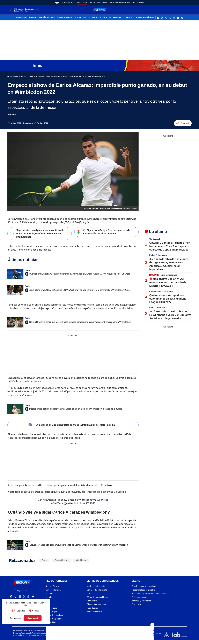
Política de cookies (139, 597)
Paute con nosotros (95, 612)
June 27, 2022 (87, 503)
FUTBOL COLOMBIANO (110, 17)
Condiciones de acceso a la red (144, 586)
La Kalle (48, 597)
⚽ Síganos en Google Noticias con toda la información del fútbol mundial (75, 424)
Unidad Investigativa (98, 2)
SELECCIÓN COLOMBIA (86, 17)
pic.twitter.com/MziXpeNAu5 (91, 499)
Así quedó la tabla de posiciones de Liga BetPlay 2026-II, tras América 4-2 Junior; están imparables (169, 264)
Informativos (138, 2)
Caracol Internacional (54, 615)
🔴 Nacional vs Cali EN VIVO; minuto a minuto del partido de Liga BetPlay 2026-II (167, 282)
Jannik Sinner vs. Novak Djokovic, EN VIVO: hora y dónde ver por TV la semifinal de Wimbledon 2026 (79, 289)
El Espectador (51, 608)
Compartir (185, 123)
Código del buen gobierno (97, 597)
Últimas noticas (68, 2)
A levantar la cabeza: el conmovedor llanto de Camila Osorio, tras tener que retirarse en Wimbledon (78, 544)
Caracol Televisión (53, 590)
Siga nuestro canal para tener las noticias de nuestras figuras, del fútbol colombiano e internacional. (40, 233)
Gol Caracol (82, 2)
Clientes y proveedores (96, 604)
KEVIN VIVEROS (64, 17)
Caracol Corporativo (53, 619)
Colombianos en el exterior (161, 291)
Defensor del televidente (97, 590)
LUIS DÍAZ (128, 17)
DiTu (47, 604)
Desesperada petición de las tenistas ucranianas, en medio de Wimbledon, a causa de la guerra (75, 408)
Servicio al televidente (96, 586)
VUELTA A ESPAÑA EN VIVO (41, 17)
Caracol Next (51, 622)
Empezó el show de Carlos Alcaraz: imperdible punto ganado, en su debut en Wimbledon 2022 (67, 76)
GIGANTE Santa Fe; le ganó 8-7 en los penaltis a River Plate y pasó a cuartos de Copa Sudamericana (169, 246)
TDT (88, 593)
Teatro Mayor (51, 612)
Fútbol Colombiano (158, 255)
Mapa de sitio (92, 608)
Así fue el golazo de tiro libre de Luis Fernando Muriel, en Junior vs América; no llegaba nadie (170, 315)
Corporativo (137, 604)
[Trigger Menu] (10, 10)
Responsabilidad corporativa (143, 590)
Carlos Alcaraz (61, 560)
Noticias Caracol (52, 586)
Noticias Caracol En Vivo (120, 2)
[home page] (57, 2)
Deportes (21, 611)
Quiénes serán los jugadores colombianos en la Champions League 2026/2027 (167, 298)
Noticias (35, 611)
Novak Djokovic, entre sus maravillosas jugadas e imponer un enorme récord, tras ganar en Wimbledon (80, 321)
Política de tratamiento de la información (148, 593)
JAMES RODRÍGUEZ (145, 17)
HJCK (47, 601)
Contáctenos (92, 601)
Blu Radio (49, 593)
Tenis (23, 76)
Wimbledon (81, 560)
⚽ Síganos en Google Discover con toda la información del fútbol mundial (106, 232)
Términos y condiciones (141, 601)
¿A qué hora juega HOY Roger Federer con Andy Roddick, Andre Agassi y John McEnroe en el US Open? (80, 273)
